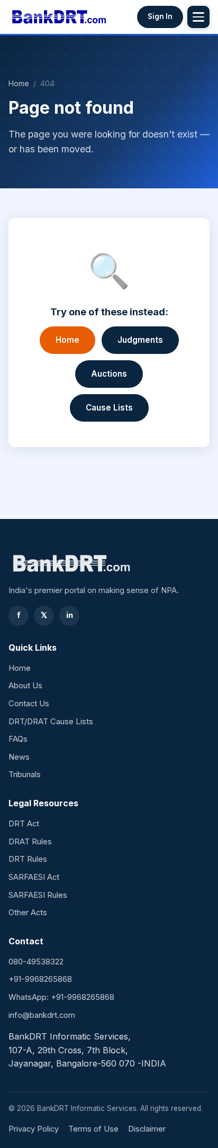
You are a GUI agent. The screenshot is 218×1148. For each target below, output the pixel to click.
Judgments (140, 340)
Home (18, 83)
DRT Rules (27, 859)
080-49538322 (35, 962)
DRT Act (23, 823)
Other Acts (27, 912)
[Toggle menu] (198, 17)
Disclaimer (147, 1129)
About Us (25, 685)
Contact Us (28, 703)
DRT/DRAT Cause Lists (50, 721)
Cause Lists (109, 408)
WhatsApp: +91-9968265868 (61, 997)
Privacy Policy (33, 1129)
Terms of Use (93, 1129)
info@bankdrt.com (41, 1015)
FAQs (18, 739)
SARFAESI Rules (37, 895)
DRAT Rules (30, 841)
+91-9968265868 (40, 979)
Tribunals (24, 774)
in (69, 615)
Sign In (160, 16)
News (19, 757)
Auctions (109, 374)
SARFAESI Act (33, 877)
